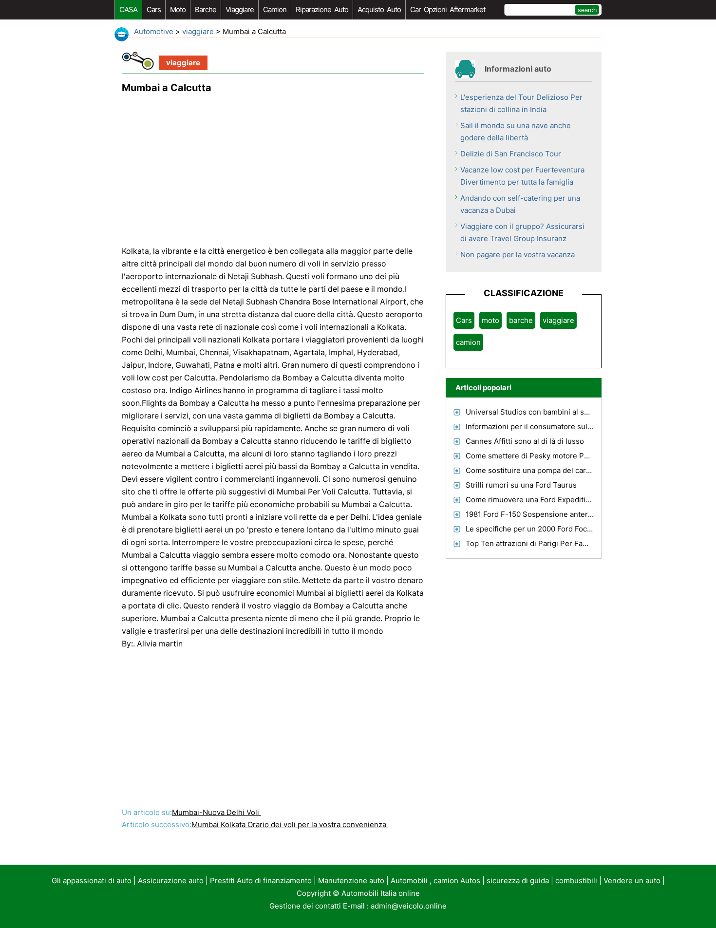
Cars (154, 9)
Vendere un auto (631, 880)
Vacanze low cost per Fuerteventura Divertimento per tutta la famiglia (522, 176)
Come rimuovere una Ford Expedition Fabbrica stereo (558, 499)
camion (274, 9)
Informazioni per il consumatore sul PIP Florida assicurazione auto (580, 426)
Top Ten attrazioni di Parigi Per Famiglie (534, 543)
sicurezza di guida (518, 880)
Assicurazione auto (171, 880)
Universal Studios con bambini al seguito (536, 412)
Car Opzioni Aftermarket (447, 9)
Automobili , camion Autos (435, 880)
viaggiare (240, 9)
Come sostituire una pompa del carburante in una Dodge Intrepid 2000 (587, 470)
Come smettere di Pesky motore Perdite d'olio (545, 455)
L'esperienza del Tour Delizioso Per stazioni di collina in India (521, 103)
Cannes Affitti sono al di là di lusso (525, 441)
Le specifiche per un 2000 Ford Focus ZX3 (538, 528)
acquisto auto (379, 9)
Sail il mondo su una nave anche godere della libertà (515, 131)
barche (205, 9)
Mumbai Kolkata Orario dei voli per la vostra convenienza (289, 824)
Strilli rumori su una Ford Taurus (521, 485)
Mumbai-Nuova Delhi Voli (216, 812)
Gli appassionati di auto (92, 880)
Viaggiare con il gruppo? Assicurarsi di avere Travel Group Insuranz (522, 232)
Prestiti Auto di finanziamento (261, 880)
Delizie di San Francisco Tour (510, 153)
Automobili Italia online (380, 893)
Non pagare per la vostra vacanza (517, 254)
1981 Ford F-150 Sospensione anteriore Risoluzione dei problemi (577, 514)
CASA (128, 9)
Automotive (153, 31)
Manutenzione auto (351, 880)
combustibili (576, 880)
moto (178, 9)
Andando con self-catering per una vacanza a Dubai (520, 204)
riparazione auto (322, 9)
